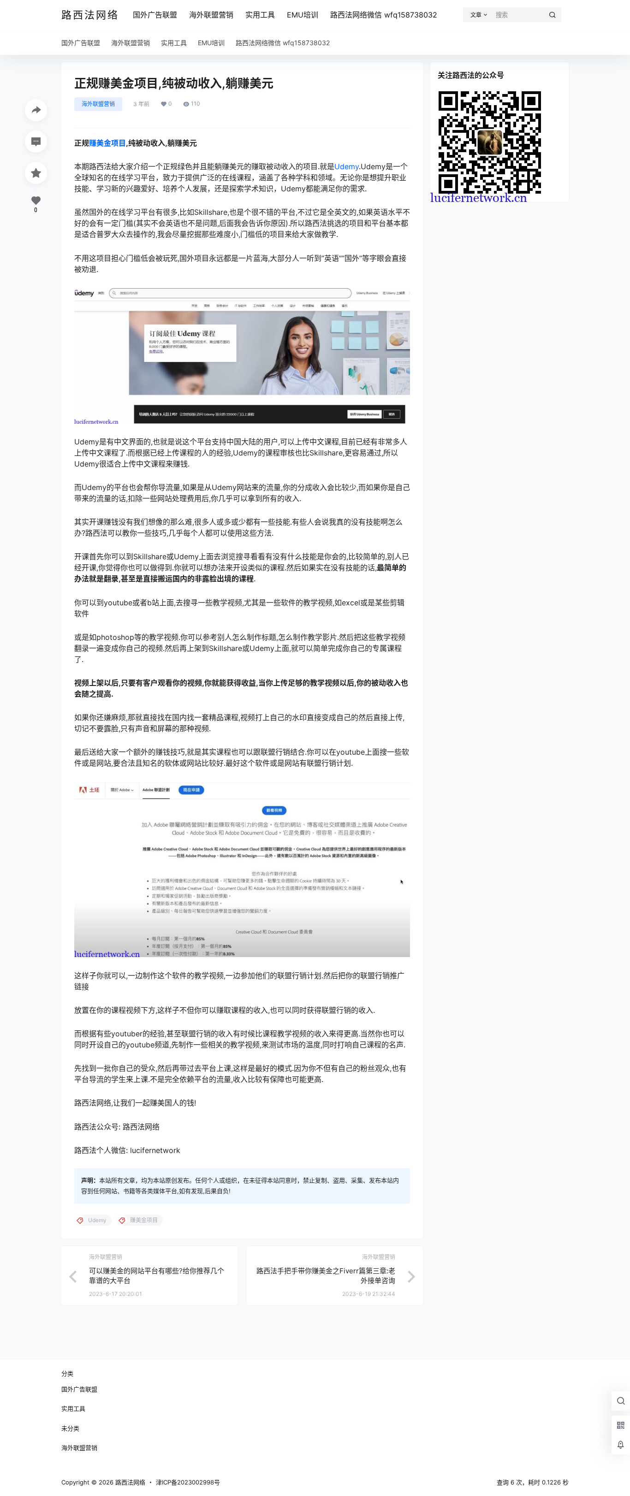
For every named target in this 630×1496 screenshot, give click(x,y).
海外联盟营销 (211, 14)
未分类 (70, 1428)
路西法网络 (129, 1482)
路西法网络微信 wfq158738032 (383, 14)
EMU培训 (302, 14)
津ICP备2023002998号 (188, 1482)
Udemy (346, 166)
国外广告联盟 (155, 14)
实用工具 (260, 14)
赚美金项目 (107, 143)
